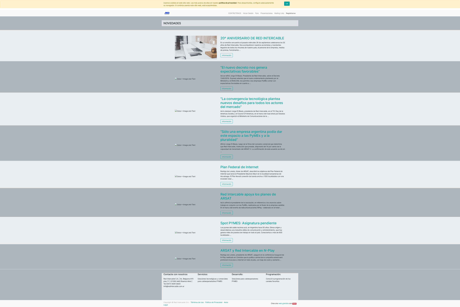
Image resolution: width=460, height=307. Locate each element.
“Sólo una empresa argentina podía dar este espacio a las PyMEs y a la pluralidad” (251, 136)
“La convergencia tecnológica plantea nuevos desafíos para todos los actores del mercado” (251, 103)
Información (226, 55)
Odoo (294, 303)
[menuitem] (234, 13)
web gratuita (283, 303)
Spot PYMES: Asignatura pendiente (248, 223)
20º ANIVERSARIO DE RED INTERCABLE (252, 38)
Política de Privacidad (213, 302)
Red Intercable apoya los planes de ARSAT (248, 196)
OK (287, 4)
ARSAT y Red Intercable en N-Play (247, 250)
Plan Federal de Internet (239, 167)
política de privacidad (228, 3)
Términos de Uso (197, 302)
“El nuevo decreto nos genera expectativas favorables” (243, 69)
